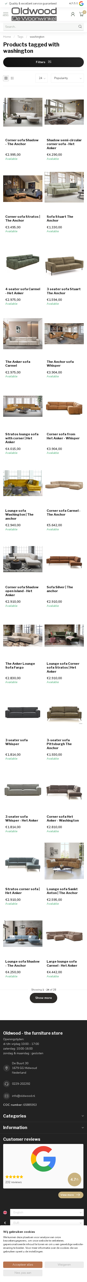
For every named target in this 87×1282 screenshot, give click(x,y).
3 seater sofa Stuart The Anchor (64, 291)
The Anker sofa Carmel (17, 364)
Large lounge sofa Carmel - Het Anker (62, 963)
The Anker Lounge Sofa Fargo (20, 665)
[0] (81, 14)
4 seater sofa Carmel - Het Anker (22, 291)
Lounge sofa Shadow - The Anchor (22, 963)
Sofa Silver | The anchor (60, 589)
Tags (20, 37)
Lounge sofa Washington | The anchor (19, 515)
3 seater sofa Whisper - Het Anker (21, 818)
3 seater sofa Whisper (16, 742)
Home (7, 37)
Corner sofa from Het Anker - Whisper (63, 436)
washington (37, 37)
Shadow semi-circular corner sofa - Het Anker (64, 144)
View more (67, 1195)
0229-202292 (21, 1084)
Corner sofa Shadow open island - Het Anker (22, 591)
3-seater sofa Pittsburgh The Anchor (59, 744)
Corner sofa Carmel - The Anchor (63, 512)
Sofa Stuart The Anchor (60, 218)
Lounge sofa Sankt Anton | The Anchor (62, 891)
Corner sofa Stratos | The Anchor (22, 218)
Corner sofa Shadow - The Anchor (22, 142)
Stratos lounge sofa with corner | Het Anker (21, 438)
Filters (41, 62)
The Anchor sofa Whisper (60, 364)
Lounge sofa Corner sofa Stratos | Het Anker (63, 667)
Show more (43, 998)
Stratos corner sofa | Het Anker (22, 891)
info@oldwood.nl (23, 1096)
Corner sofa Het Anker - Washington (63, 818)
